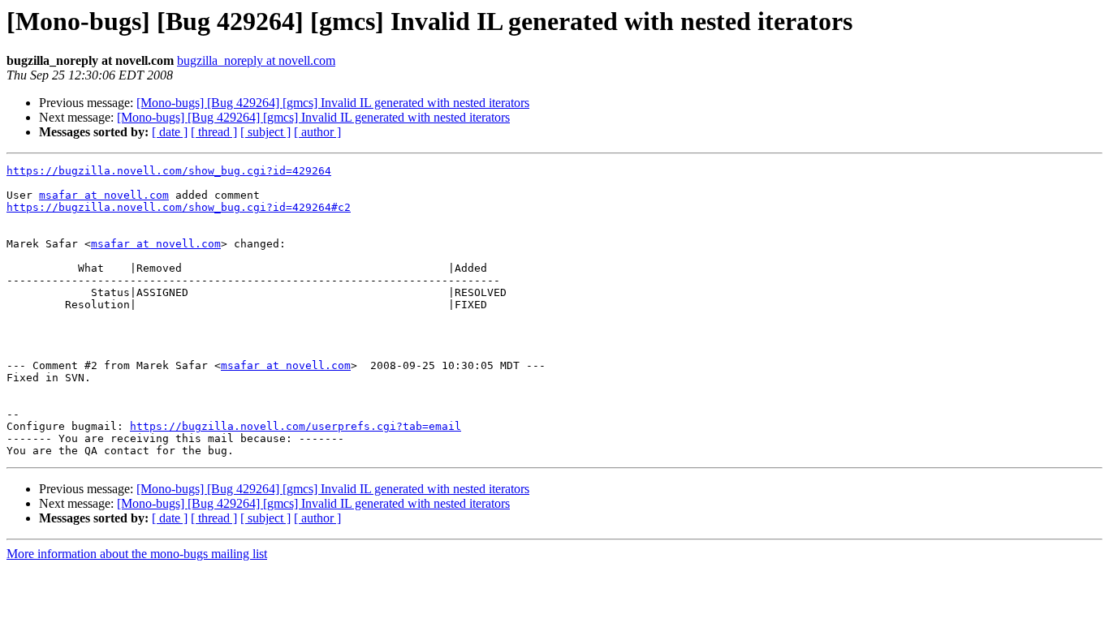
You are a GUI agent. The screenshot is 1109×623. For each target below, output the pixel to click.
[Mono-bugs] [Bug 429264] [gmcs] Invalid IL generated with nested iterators (332, 103)
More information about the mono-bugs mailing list (136, 554)
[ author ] (317, 132)
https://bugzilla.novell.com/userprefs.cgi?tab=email (295, 426)
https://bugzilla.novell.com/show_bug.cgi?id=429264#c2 (178, 207)
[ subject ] (265, 132)
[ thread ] (214, 132)
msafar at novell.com (104, 195)
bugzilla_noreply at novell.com (256, 60)
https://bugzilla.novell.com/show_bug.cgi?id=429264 (168, 171)
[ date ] (170, 132)
